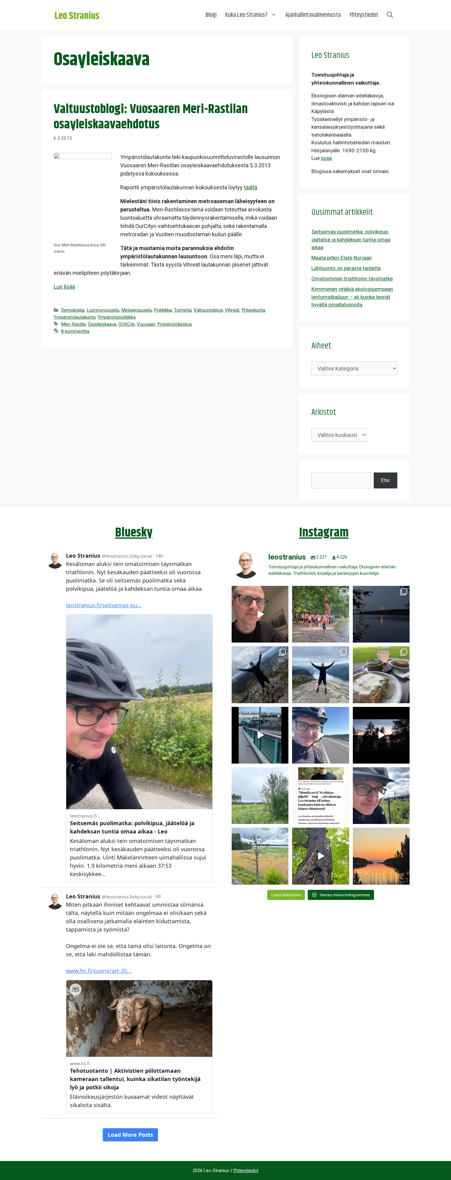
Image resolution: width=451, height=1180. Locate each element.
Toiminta (182, 310)
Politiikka (163, 310)
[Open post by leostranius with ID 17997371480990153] (260, 614)
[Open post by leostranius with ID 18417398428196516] (320, 674)
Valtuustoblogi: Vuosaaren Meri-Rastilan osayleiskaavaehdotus (151, 117)
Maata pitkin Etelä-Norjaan (341, 258)
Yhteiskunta (253, 310)
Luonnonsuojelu (103, 310)
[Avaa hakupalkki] (390, 15)
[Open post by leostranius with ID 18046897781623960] (381, 795)
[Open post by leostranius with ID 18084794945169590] (381, 735)
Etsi (385, 480)
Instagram (324, 533)
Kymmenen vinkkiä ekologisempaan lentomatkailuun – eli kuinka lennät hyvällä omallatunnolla (352, 297)
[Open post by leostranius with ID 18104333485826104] (320, 856)
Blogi (211, 15)
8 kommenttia (75, 331)
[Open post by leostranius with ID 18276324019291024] (381, 614)
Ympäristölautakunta (74, 317)
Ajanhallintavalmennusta (313, 15)
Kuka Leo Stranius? (246, 15)
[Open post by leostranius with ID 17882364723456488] (260, 795)
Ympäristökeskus (174, 324)
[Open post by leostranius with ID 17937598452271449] (320, 795)
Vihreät (232, 310)
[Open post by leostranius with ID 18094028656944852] (381, 856)
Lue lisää (64, 286)
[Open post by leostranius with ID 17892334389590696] (260, 735)
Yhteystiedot (363, 15)
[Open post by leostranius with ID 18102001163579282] (320, 614)
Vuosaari (146, 324)
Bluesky (133, 533)
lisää (326, 158)
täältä (250, 187)
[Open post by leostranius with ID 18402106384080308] (320, 735)
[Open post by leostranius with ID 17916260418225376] (260, 674)
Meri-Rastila (73, 324)
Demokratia (72, 310)
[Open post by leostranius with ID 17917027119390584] (260, 856)
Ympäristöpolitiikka (117, 317)
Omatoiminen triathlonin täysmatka (352, 278)
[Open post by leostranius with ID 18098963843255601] (381, 674)
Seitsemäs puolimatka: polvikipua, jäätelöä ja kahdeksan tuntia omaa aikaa (350, 239)
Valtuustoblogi (208, 310)
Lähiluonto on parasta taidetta (346, 268)
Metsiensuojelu (136, 310)
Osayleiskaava (102, 324)
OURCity (126, 324)
